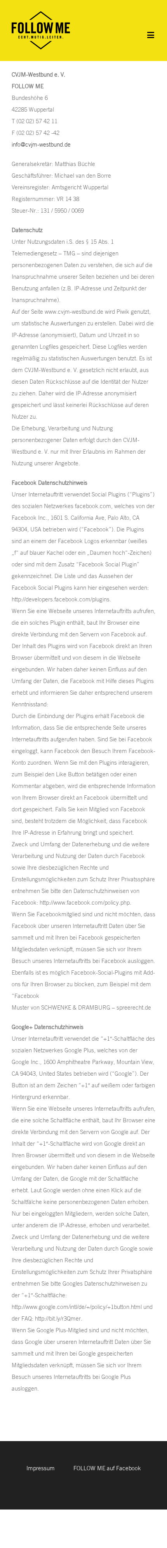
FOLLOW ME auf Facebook (107, 1468)
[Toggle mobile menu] (151, 35)
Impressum (40, 1468)
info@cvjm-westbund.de (41, 144)
